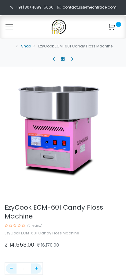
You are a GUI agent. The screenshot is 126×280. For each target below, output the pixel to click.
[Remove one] (11, 268)
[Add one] (36, 268)
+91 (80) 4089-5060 (35, 7)
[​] (53, 59)
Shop (26, 46)
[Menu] (9, 27)
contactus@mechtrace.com (90, 7)
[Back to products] (63, 59)
